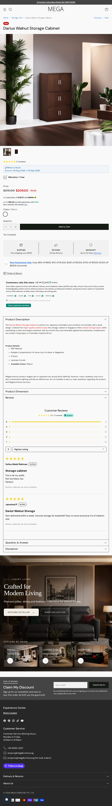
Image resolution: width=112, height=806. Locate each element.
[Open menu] (5, 9)
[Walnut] (5, 214)
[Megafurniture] (56, 9)
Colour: (10, 209)
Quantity (7, 221)
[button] (9, 161)
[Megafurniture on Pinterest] (9, 721)
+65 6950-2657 (15, 748)
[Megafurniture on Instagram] (13, 721)
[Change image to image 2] (16, 152)
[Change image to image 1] (7, 152)
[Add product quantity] (15, 227)
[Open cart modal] (106, 9)
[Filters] (8, 449)
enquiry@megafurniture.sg (20, 753)
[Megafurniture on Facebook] (4, 721)
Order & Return (14, 273)
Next (107, 18)
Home (5, 18)
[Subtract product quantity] (5, 227)
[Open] (6, 799)
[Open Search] (10, 9)
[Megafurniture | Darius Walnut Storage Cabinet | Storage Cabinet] (56, 90)
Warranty (97, 253)
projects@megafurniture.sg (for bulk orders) (29, 758)
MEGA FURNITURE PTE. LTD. (22, 793)
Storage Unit (17, 18)
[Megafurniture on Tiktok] (17, 721)
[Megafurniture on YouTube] (22, 721)
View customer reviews (18, 305)
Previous (97, 18)
